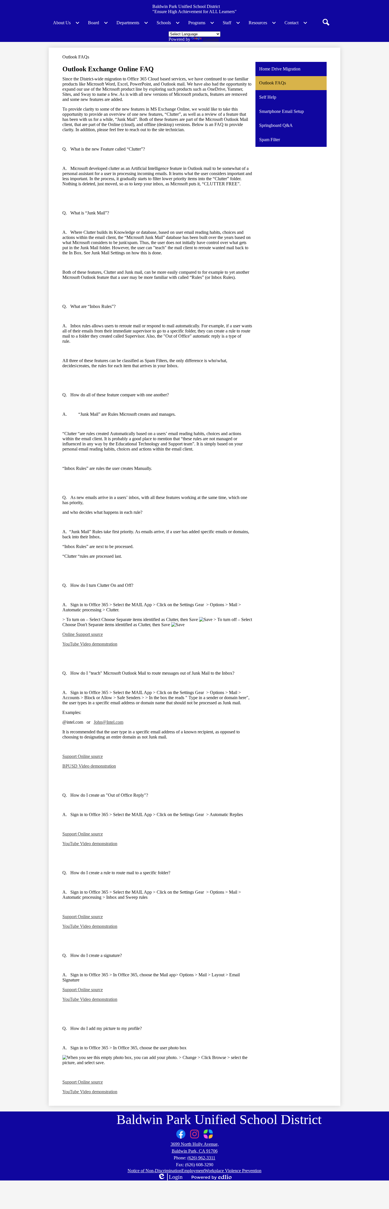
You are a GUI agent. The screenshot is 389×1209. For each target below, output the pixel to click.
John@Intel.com (108, 722)
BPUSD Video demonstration (89, 766)
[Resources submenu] (262, 22)
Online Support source (82, 634)
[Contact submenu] (296, 22)
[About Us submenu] (66, 22)
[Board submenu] (98, 22)
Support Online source (82, 756)
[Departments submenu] (132, 22)
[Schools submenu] (168, 22)
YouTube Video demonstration (89, 644)
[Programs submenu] (201, 22)
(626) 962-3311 (201, 1157)
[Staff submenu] (231, 22)
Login (170, 1177)
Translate (211, 39)
